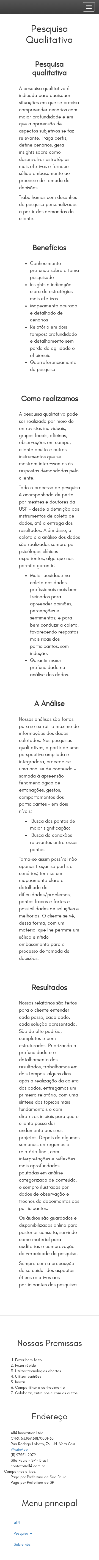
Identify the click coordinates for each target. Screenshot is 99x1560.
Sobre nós (22, 1544)
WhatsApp (19, 1449)
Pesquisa (21, 1533)
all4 (17, 1522)
